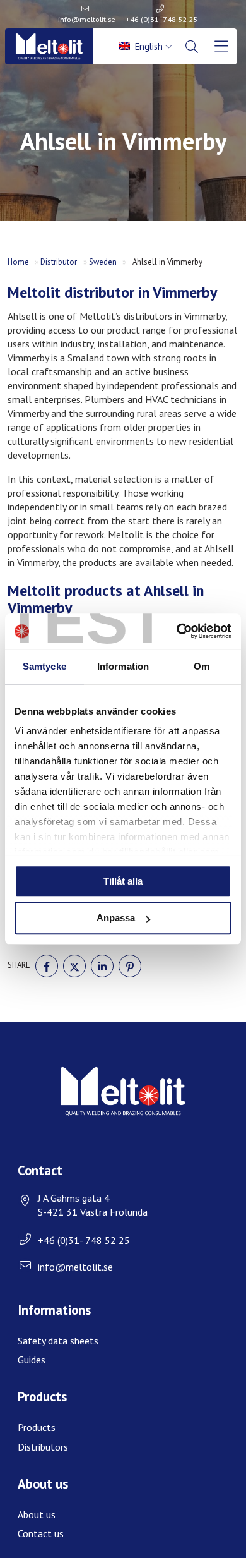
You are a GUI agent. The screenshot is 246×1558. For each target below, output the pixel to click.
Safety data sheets (58, 1340)
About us (37, 1514)
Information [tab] (123, 666)
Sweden (103, 262)
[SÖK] (193, 47)
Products (37, 1427)
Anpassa (116, 918)
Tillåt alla (123, 881)
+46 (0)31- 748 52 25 (161, 19)
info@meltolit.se (86, 19)
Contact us (41, 1533)
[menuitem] (147, 47)
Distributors (43, 1446)
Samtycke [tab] (44, 666)
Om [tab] (201, 666)
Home (18, 262)
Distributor (58, 262)
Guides (31, 1359)
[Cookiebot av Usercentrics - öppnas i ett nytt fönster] (176, 631)
